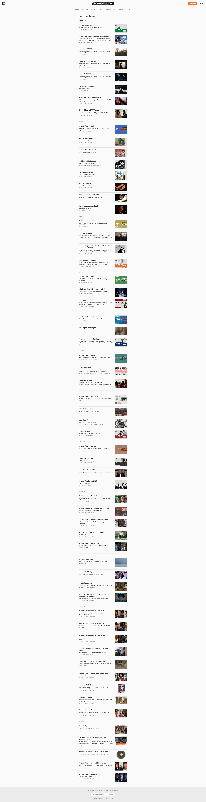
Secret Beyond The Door (88, 459)
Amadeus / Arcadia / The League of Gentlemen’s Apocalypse (95, 765)
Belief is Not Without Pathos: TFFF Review (94, 36)
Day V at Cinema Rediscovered (87, 141)
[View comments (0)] (91, 31)
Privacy (103, 790)
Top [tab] (85, 20)
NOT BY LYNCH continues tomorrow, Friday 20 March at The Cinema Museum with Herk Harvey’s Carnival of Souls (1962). (95, 370)
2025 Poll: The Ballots (87, 470)
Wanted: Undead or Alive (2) (89, 195)
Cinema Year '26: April (87, 316)
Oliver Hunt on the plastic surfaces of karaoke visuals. (93, 291)
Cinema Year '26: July (86, 126)
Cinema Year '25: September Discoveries (94, 674)
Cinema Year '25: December (89, 496)
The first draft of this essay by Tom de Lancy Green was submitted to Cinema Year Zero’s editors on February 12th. (95, 383)
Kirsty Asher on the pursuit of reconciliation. (91, 574)
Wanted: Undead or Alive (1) (89, 206)
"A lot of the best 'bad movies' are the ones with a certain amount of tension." (94, 688)
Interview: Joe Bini (85, 697)
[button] (77, 9)
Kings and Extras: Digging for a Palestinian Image (94, 649)
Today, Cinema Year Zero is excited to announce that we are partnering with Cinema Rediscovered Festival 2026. (95, 251)
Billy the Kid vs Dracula (85, 208)
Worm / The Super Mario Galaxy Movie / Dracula (92, 319)
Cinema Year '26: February (88, 396)
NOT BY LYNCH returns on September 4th (90, 27)
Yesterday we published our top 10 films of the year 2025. (95, 472)
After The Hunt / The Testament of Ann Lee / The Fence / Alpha (94, 638)
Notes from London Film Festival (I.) (92, 636)
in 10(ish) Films (83, 534)
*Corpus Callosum (85, 25)
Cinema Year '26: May (86, 277)
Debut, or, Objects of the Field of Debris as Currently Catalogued (94, 595)
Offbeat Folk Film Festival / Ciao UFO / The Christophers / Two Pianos (94, 279)
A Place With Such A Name (103, 373)
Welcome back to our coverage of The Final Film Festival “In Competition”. (95, 52)
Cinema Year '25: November (89, 543)
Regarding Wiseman (86, 380)
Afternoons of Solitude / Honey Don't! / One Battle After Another (94, 713)
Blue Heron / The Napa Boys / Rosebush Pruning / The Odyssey (94, 129)
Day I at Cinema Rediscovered (87, 186)
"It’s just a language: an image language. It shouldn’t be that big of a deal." (95, 700)
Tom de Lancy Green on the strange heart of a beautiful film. (95, 585)
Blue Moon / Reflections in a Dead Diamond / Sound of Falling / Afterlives (94, 613)
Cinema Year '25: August (88, 774)
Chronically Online (85, 726)
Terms (107, 790)
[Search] (182, 3)
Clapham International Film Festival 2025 (94, 752)
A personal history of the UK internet (89, 728)
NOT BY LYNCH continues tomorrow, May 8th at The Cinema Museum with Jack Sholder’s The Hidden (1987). (95, 303)
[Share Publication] (186, 3)
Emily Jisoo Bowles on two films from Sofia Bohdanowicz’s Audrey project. (95, 664)
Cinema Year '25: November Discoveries (93, 519)
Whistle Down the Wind (87, 138)
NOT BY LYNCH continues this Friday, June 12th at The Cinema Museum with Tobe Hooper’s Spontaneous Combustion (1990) (93, 263)
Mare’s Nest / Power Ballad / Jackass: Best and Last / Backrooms (93, 223)
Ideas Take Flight (85, 409)
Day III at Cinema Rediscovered (87, 163)
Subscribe (193, 3)
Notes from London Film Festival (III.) (92, 611)
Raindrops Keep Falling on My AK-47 (92, 289)
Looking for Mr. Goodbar (88, 161)
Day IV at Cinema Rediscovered (87, 152)
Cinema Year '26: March (87, 355)
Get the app (111, 794)
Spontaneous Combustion (88, 260)
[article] (103, 28)
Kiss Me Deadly (84, 431)
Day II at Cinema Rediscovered (87, 174)
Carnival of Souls (85, 368)
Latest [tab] (81, 20)
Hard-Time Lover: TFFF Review (90, 97)
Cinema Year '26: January (88, 446)
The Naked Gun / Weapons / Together (89, 776)
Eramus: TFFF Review (86, 86)
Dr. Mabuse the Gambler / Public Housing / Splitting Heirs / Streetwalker (95, 522)
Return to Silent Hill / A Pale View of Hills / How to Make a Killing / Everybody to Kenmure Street (94, 358)
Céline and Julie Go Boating (89, 339)
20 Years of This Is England (86, 330)
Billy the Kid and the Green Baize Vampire (90, 197)
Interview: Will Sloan (86, 685)
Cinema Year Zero (87, 29)
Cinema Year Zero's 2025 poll (89, 481)
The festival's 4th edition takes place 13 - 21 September (94, 754)
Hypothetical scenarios (85, 88)
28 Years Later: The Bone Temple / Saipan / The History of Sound (94, 449)
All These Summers (86, 559)
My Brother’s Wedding (87, 172)
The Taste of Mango (86, 572)
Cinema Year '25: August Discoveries (92, 763)
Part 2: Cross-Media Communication (89, 411)
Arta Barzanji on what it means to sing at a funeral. (93, 652)
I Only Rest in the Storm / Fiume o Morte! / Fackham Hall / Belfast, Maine (95, 498)
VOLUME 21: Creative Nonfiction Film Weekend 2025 (92, 738)
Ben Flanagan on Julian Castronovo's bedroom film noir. (94, 598)
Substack (95, 798)
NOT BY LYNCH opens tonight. (87, 461)
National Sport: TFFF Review (89, 110)
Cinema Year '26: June (87, 221)
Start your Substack (98, 794)
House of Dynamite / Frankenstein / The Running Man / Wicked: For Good (94, 546)
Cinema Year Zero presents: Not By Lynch (94, 508)
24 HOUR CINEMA (85, 233)
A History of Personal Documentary (92, 532)
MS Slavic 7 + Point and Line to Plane (92, 661)
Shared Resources (85, 583)
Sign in (201, 3)
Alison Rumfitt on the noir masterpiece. (89, 433)
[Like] (80, 82)
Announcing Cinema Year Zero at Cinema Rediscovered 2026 (94, 247)
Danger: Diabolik (85, 183)
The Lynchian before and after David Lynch (90, 510)
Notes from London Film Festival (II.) (92, 623)
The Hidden (83, 300)
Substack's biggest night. (85, 483)
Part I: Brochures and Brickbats (87, 422)
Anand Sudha (97, 413)
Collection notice (114, 790)
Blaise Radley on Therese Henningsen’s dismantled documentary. (93, 562)
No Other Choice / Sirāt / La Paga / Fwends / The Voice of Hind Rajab (94, 626)
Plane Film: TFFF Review (87, 61)
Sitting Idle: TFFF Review (87, 49)
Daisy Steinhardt (98, 165)
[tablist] (83, 20)
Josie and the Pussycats (88, 150)
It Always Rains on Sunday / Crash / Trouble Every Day (94, 676)
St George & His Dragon (87, 328)
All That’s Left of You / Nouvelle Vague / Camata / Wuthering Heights (95, 399)
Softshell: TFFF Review (87, 74)
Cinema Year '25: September (89, 710)
